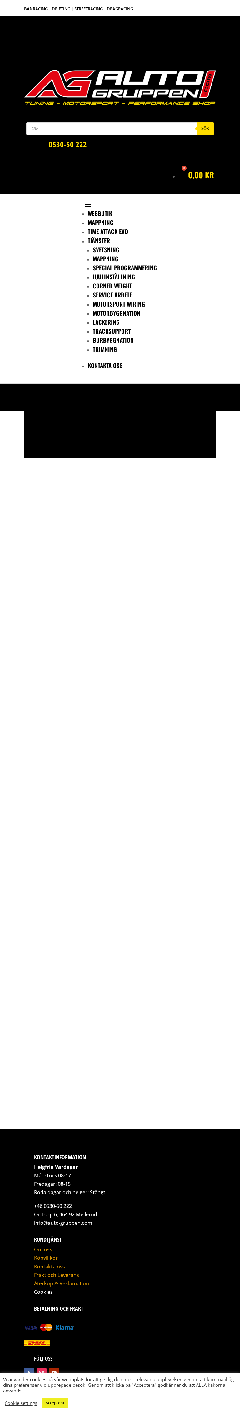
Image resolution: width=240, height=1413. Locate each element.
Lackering (106, 321)
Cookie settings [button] (21, 1403)
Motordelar (49, 638)
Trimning (105, 349)
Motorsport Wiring (119, 303)
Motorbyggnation (116, 312)
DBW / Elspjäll (72, 638)
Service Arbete (112, 294)
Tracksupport (112, 330)
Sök (205, 128)
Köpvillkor (46, 1257)
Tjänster (99, 240)
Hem (34, 638)
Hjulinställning (114, 276)
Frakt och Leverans (56, 1275)
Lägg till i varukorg (92, 711)
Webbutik (100, 213)
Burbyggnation (113, 340)
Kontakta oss (105, 365)
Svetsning (106, 249)
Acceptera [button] (55, 1403)
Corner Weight (112, 285)
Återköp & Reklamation (61, 1283)
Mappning (100, 222)
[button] (33, 441)
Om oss (43, 1249)
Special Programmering (125, 267)
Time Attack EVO (108, 231)
